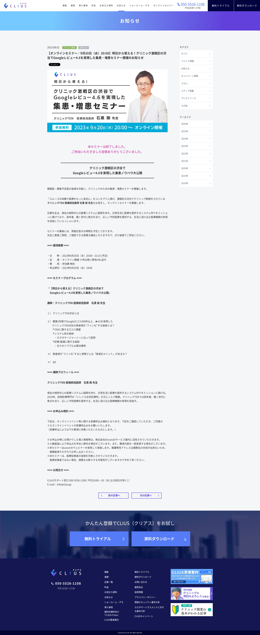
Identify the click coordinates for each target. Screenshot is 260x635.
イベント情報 (187, 61)
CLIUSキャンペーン (144, 616)
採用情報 (139, 592)
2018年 (184, 183)
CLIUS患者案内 (111, 620)
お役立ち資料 (106, 5)
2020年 (184, 168)
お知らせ (121, 5)
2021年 (184, 161)
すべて (184, 54)
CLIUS (15, 6)
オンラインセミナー (163, 5)
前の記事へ (114, 495)
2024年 (184, 139)
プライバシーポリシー (145, 597)
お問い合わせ (141, 582)
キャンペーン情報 (189, 76)
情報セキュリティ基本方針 (147, 602)
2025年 (184, 131)
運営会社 (139, 587)
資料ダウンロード (247, 6)
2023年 (184, 146)
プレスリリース (188, 98)
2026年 (184, 124)
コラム (184, 83)
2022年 (184, 154)
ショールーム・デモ (139, 5)
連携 (73, 5)
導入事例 (83, 5)
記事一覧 (108, 582)
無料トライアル (221, 6)
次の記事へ (146, 495)
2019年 (184, 176)
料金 (93, 5)
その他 (184, 106)
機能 (65, 5)
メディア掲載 (187, 91)
